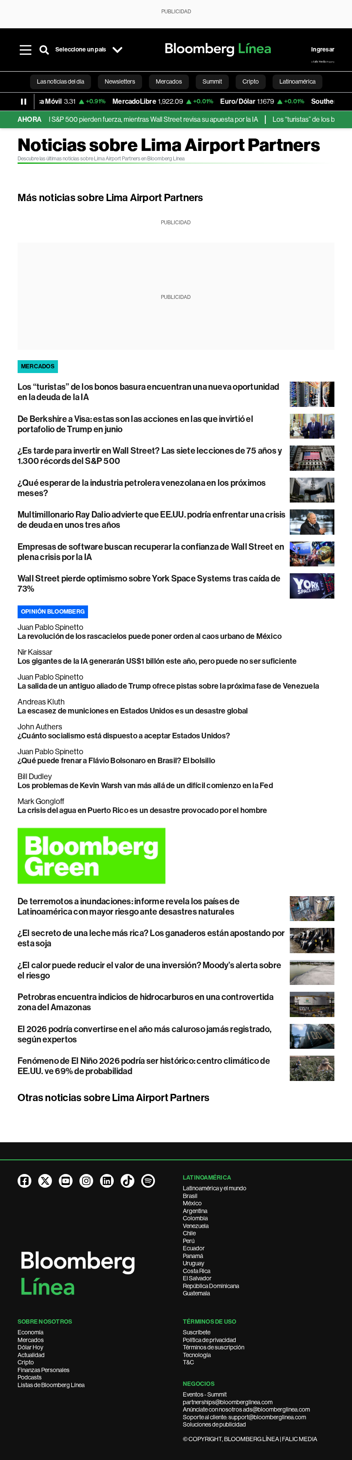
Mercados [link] (169, 81)
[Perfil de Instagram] (86, 1181)
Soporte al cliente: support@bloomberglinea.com (244, 1417)
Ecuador (194, 1248)
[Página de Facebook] (24, 1181)
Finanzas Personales (44, 1370)
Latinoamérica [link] (297, 81)
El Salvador (197, 1278)
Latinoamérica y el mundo (214, 1188)
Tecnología (197, 1355)
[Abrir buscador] (44, 50)
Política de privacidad (209, 1340)
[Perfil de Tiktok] (127, 1181)
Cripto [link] (251, 81)
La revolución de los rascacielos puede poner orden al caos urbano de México (150, 636)
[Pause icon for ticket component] (23, 101)
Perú (188, 1240)
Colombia (195, 1218)
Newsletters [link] (120, 81)
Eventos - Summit (205, 1394)
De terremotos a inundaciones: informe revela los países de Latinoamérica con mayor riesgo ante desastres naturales (129, 906)
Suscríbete (196, 1332)
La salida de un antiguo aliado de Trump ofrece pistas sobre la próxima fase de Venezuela (168, 686)
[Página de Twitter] (45, 1181)
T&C (188, 1362)
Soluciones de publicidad (214, 1424)
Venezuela (196, 1225)
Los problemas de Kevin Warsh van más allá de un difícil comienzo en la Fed (145, 785)
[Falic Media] (322, 62)
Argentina (195, 1210)
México (192, 1203)
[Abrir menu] (25, 50)
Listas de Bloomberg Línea (51, 1385)
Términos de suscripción (213, 1347)
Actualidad (31, 1355)
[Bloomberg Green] (176, 856)
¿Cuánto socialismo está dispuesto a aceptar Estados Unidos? (124, 736)
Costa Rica (196, 1270)
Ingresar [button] (322, 49)
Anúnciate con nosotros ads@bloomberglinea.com (246, 1409)
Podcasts (30, 1377)
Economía (30, 1332)
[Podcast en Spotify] (148, 1181)
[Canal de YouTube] (66, 1181)
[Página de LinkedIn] (107, 1181)
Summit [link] (212, 81)
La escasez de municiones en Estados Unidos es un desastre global (133, 711)
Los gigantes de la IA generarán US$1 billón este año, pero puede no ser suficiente (157, 661)
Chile (189, 1233)
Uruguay (193, 1263)
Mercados (31, 1340)
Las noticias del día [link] (60, 81)
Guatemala (196, 1293)
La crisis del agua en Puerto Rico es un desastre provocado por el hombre (142, 810)
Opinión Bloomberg (53, 611)
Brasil (190, 1195)
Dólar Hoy (30, 1347)
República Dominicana (211, 1285)
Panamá (193, 1255)
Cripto (26, 1362)
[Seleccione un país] (117, 50)
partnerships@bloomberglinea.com (228, 1402)
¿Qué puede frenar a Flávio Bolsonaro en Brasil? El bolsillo (116, 760)
